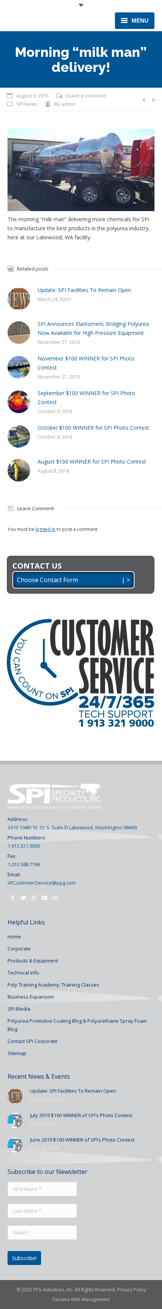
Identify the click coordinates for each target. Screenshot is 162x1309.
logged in (45, 529)
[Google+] (33, 897)
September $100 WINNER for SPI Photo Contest (86, 397)
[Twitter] (23, 897)
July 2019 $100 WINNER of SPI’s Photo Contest (81, 1115)
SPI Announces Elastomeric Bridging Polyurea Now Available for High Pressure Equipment (93, 328)
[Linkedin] (55, 897)
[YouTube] (44, 897)
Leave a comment (86, 95)
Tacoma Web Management (81, 1299)
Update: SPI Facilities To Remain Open (84, 289)
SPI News (26, 103)
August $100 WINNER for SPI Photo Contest (92, 461)
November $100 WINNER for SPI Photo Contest (86, 363)
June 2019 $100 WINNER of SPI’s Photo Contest (82, 1139)
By (64, 103)
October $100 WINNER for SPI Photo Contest (93, 427)
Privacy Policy (131, 1289)
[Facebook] (12, 897)
